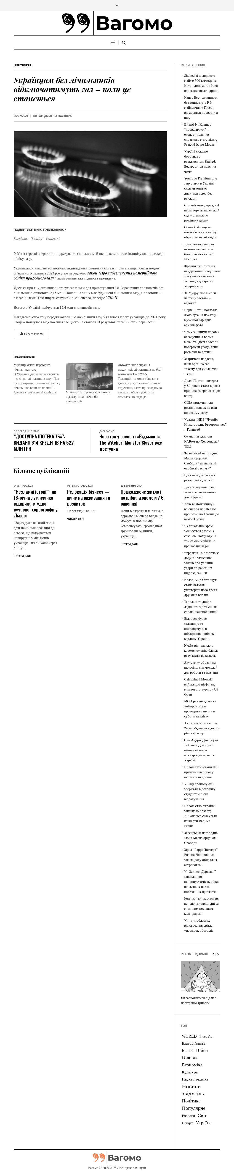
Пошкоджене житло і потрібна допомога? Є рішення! (142, 497)
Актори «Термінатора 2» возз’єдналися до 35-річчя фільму (202, 728)
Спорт (187, 1123)
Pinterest (53, 238)
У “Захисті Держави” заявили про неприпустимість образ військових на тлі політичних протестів (201, 881)
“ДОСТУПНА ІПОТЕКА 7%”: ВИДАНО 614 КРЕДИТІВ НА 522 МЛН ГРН (44, 442)
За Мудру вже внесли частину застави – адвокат (200, 297)
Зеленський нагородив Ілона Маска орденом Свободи (201, 837)
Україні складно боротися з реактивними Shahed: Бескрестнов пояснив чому (200, 161)
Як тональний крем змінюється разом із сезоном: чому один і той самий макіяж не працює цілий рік (200, 535)
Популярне (23, 65)
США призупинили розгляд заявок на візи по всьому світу (200, 407)
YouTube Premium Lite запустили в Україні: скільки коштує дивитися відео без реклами (200, 188)
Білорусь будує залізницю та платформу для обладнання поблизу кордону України (199, 628)
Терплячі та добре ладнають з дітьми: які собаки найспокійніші (201, 606)
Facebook (21, 238)
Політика (191, 1100)
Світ (202, 1115)
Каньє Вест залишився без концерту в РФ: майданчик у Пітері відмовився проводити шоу (201, 107)
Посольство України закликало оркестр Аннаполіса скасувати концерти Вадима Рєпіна (200, 815)
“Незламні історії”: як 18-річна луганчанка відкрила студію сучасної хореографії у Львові (36, 503)
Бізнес (187, 1050)
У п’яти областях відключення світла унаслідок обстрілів (198, 925)
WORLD (189, 1036)
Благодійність (193, 1043)
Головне (190, 1057)
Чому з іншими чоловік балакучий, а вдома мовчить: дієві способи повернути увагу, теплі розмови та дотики (201, 341)
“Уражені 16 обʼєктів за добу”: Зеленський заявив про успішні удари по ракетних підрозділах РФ (201, 562)
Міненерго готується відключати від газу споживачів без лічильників (88, 396)
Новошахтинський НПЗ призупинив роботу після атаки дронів (202, 771)
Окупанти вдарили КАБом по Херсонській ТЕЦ (201, 441)
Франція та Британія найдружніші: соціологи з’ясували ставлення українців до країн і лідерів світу (202, 276)
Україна (203, 1122)
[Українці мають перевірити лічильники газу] (40, 379)
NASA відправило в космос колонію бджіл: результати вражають (201, 650)
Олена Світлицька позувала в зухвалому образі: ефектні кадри (200, 232)
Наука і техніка (195, 1079)
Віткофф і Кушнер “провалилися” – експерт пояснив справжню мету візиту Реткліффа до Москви (201, 134)
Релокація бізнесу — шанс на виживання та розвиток (88, 497)
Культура (190, 1072)
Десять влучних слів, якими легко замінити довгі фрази (200, 492)
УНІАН (111, 297)
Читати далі (22, 556)
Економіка (192, 1065)
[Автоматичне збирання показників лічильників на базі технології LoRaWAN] (144, 381)
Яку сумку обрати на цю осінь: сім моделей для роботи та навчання (201, 667)
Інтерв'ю (205, 1036)
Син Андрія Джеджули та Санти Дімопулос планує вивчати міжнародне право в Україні (201, 750)
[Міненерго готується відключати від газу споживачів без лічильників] (89, 376)
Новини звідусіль (193, 1089)
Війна (202, 1050)
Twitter (37, 238)
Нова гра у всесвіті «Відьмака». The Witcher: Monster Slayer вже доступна (130, 442)
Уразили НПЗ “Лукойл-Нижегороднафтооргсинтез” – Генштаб (205, 424)
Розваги (188, 1115)
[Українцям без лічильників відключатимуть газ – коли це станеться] (90, 173)
